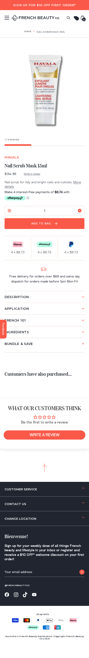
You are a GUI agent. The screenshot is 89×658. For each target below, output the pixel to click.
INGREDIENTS (17, 332)
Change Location (20, 518)
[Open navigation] (7, 17)
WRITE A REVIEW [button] (45, 435)
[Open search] (68, 18)
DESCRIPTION (17, 297)
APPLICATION (17, 309)
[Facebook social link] (7, 595)
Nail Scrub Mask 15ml (51, 32)
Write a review (32, 173)
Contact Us (15, 504)
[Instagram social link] (16, 594)
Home (27, 31)
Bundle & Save (19, 344)
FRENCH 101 (15, 320)
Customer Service (21, 489)
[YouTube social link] (34, 595)
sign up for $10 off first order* (44, 5)
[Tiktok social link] (25, 595)
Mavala (12, 157)
